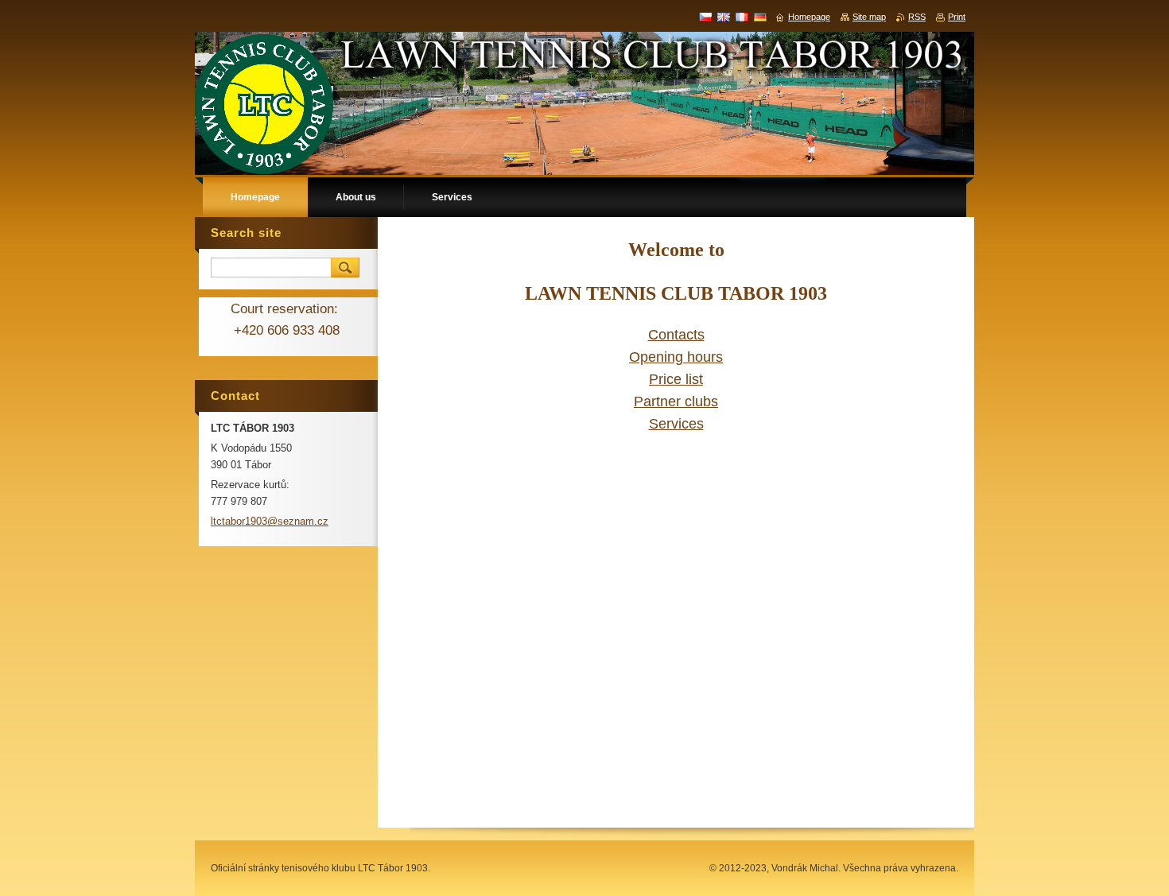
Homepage (809, 16)
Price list (676, 379)
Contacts (676, 335)
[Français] (742, 16)
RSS (917, 16)
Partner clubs (676, 401)
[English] (723, 16)
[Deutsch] (760, 16)
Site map (869, 16)
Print (956, 16)
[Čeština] (705, 16)
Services (676, 424)
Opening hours (676, 357)
